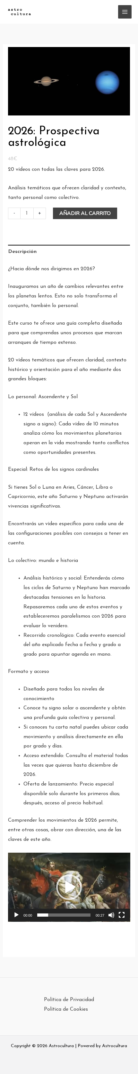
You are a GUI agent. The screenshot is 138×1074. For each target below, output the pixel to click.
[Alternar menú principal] (125, 12)
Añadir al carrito (85, 213)
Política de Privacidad (69, 999)
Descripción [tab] (22, 251)
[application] (69, 887)
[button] (69, 887)
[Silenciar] (111, 915)
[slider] (64, 915)
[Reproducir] (16, 915)
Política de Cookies (66, 1009)
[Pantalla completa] (121, 915)
